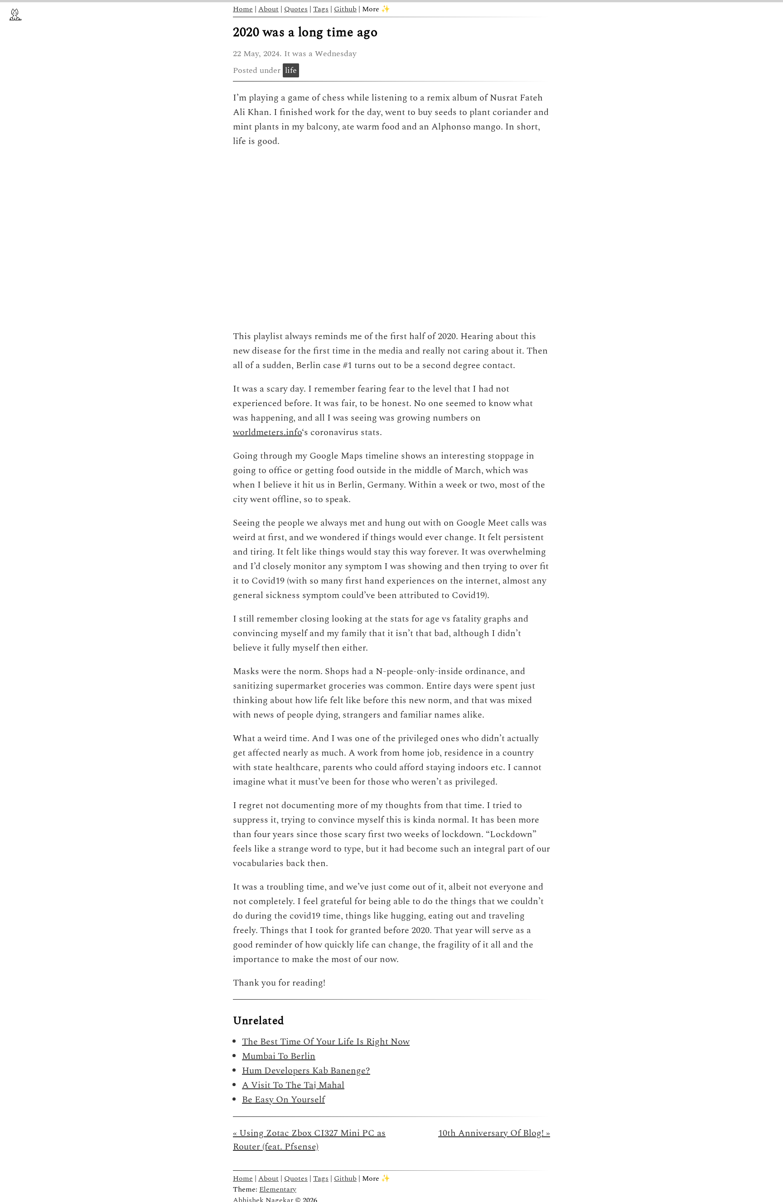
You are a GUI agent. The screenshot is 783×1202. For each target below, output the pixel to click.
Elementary (277, 1189)
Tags (321, 9)
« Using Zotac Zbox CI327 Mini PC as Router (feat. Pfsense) (309, 1140)
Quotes (296, 9)
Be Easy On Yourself (283, 1099)
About (268, 9)
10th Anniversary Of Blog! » (494, 1133)
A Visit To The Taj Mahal (293, 1085)
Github (345, 9)
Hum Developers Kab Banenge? (306, 1070)
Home (243, 9)
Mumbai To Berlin (278, 1056)
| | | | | (311, 9)
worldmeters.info (267, 432)
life (291, 70)
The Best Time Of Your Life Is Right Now (326, 1042)
